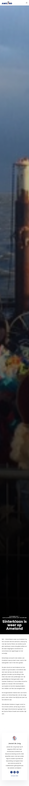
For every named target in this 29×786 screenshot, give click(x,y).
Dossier (14, 617)
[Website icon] (14, 772)
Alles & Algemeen (7, 617)
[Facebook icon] (11, 772)
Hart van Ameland (22, 617)
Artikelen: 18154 (14, 775)
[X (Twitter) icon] (17, 772)
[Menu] (26, 2)
